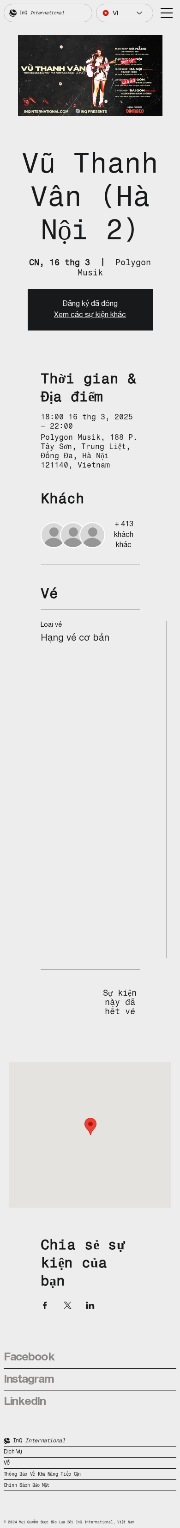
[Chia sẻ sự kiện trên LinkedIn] (90, 1305)
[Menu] (167, 13)
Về (7, 1463)
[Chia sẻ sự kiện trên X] (67, 1305)
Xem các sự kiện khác (90, 315)
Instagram (29, 1379)
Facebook (29, 1357)
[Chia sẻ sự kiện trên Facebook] (45, 1305)
